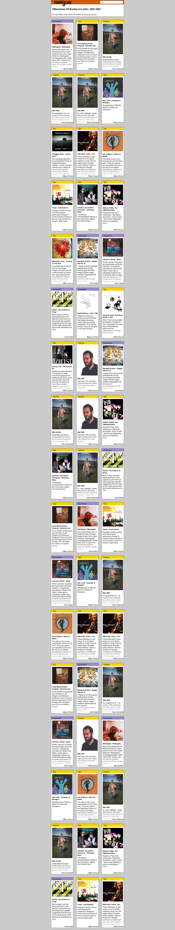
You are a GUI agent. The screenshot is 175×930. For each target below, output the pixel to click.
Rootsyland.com (90, 14)
